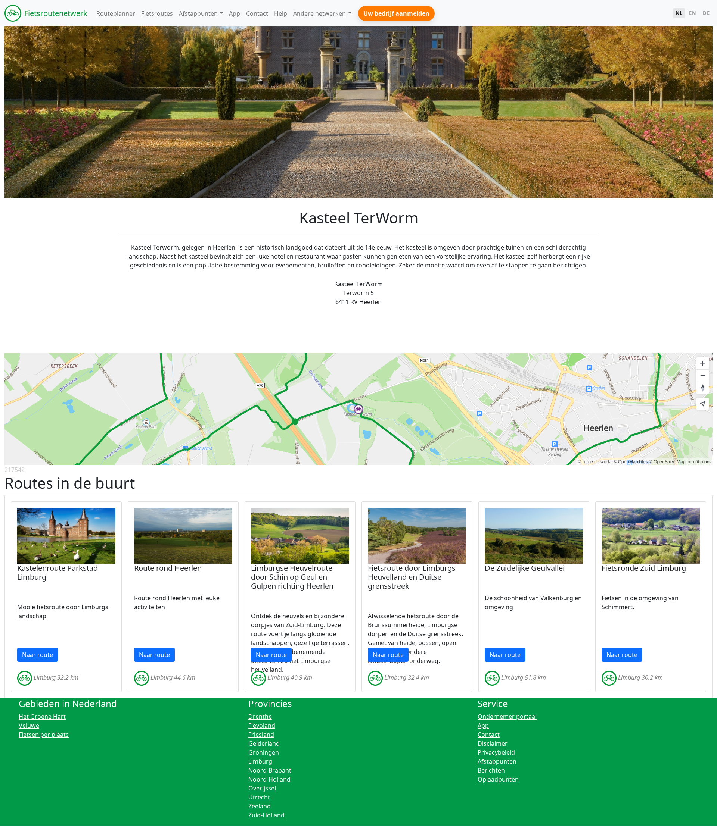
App (483, 725)
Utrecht (259, 797)
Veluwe (29, 725)
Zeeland (259, 806)
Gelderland (264, 743)
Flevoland (261, 725)
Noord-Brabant (269, 770)
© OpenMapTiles (631, 461)
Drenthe (260, 717)
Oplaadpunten (498, 779)
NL (679, 13)
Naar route (37, 655)
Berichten (491, 770)
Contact (489, 734)
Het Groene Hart (42, 717)
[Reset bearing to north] (702, 388)
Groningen (263, 752)
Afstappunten (497, 761)
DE (706, 13)
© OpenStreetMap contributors (680, 461)
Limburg (260, 761)
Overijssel (262, 788)
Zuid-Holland (266, 815)
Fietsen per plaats (44, 734)
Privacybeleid (496, 752)
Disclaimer (493, 743)
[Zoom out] (702, 375)
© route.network (594, 461)
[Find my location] (702, 404)
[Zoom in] (702, 363)
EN (692, 13)
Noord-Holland (269, 779)
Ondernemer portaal (507, 717)
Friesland (261, 734)
